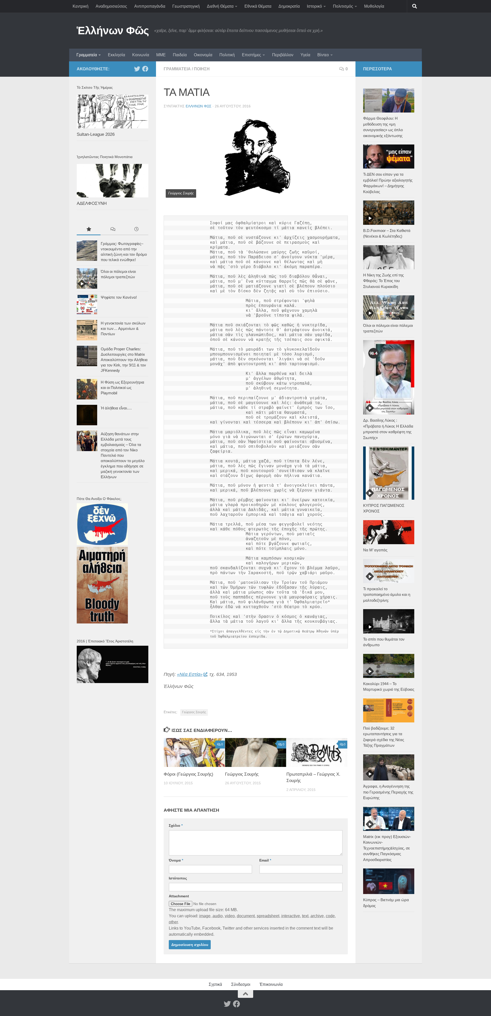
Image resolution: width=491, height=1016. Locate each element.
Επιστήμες (251, 55)
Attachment (179, 896)
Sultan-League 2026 (96, 134)
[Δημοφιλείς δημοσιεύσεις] (89, 229)
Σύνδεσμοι (240, 984)
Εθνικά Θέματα (257, 6)
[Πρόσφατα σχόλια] (112, 229)
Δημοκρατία (289, 6)
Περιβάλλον (282, 55)
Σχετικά (215, 984)
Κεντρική (80, 6)
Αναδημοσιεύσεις (111, 6)
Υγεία (305, 55)
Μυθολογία (374, 6)
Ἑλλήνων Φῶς (113, 31)
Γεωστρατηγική (186, 6)
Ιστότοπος (178, 878)
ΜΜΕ (161, 55)
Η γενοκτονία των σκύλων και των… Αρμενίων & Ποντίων (123, 328)
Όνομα (176, 860)
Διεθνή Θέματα (220, 6)
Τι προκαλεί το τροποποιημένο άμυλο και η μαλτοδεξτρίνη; (386, 594)
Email (265, 860)
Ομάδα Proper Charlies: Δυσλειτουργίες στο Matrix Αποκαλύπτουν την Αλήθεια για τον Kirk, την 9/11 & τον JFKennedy (124, 360)
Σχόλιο (176, 825)
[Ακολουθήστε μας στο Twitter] (137, 69)
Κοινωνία (140, 55)
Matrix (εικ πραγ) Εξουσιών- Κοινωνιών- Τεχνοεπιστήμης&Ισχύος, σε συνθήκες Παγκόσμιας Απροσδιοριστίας (387, 848)
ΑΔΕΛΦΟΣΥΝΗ (92, 203)
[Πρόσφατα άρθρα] (136, 229)
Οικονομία (203, 55)
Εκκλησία (116, 55)
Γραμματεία (86, 55)
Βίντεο (323, 55)
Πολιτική (227, 55)
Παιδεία (180, 55)
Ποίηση (202, 69)
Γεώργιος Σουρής (194, 712)
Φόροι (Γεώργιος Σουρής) (188, 774)
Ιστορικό (314, 6)
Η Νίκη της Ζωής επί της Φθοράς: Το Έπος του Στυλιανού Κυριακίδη (383, 281)
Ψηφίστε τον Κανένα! (119, 297)
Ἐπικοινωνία (271, 984)
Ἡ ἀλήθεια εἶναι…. (116, 408)
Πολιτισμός (343, 6)
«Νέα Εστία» (190, 674)
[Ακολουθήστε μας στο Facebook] (145, 69)
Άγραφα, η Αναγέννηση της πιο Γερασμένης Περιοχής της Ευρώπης (388, 792)
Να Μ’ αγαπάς (375, 550)
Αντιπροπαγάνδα (149, 6)
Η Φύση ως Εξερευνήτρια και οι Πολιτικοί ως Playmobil (122, 387)
